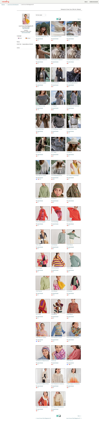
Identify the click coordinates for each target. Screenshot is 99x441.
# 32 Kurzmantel (55, 268)
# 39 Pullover (70, 314)
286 (53, 179)
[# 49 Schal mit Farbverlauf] (43, 399)
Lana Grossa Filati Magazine (13, 4)
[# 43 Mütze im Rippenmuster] (43, 352)
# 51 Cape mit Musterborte (57, 407)
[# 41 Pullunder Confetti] (58, 329)
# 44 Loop (53, 360)
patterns (3, 4)
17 (37, 410)
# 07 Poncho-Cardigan (41, 82)
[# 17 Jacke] (58, 144)
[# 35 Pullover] (58, 283)
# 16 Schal (38, 152)
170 (38, 109)
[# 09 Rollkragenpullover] (74, 74)
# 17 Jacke (53, 152)
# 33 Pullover (70, 268)
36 (37, 40)
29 (68, 156)
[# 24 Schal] (74, 190)
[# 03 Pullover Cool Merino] (74, 28)
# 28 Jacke (38, 244)
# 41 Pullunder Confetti (56, 337)
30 (37, 294)
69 (38, 86)
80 (68, 225)
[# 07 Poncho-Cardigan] (43, 74)
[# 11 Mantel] (58, 98)
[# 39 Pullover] (74, 306)
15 (37, 364)
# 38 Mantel (54, 314)
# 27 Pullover (70, 221)
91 (68, 294)
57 (70, 364)
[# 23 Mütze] (58, 190)
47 (38, 387)
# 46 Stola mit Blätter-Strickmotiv (42, 383)
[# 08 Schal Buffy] (58, 74)
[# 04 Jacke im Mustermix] (43, 51)
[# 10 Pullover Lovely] (43, 98)
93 (53, 410)
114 (40, 179)
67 (38, 271)
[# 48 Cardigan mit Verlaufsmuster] (74, 375)
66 (38, 248)
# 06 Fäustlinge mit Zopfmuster (73, 59)
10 (68, 341)
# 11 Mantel (54, 106)
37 (37, 132)
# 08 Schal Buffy (55, 82)
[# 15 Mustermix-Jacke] (74, 121)
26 (68, 86)
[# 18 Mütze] (74, 144)
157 (69, 132)
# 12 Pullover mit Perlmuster (73, 106)
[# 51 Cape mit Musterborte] (58, 399)
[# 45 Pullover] (74, 352)
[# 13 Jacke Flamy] (43, 121)
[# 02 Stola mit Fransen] (58, 28)
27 (37, 156)
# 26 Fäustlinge (54, 221)
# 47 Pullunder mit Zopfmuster (58, 383)
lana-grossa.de (26, 28)
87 (68, 179)
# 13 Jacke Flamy (40, 129)
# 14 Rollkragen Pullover (56, 129)
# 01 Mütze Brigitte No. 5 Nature (42, 36)
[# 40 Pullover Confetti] (43, 329)
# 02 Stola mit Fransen (56, 36)
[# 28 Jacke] (43, 237)
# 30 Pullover (70, 244)
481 (40, 341)
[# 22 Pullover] (43, 190)
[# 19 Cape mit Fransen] (43, 167)
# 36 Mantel (69, 291)
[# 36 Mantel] (74, 283)
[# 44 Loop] (58, 352)
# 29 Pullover (54, 244)
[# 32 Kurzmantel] (58, 260)
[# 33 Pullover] (74, 260)
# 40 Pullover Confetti (41, 337)
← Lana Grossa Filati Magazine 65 (43, 418)
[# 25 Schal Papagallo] (43, 213)
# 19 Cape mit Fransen (41, 175)
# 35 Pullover (54, 291)
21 (53, 156)
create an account (94, 1)
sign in (86, 1)
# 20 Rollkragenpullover (56, 175)
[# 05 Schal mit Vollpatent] (58, 51)
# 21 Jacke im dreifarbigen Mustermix (73, 175)
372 (53, 294)
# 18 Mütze (69, 152)
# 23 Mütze (54, 198)
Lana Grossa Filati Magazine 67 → (73, 418)
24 (53, 132)
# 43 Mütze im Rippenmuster (42, 360)
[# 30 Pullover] (74, 237)
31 (68, 109)
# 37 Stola (38, 314)
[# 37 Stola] (43, 306)
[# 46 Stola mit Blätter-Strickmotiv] (43, 375)
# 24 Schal (69, 198)
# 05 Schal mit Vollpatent (57, 59)
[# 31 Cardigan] (43, 260)
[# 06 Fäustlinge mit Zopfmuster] (74, 51)
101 (53, 341)
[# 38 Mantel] (58, 306)
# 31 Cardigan (39, 268)
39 (37, 63)
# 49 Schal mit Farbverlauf (42, 407)
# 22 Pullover (39, 198)
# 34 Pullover (39, 291)
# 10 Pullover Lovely (40, 106)
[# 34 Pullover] (43, 283)
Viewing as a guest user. (71, 9)
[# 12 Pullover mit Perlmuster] (74, 98)
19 (53, 271)
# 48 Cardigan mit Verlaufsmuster (73, 383)
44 (68, 40)
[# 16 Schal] (43, 144)
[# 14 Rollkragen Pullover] (58, 121)
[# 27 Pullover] (74, 213)
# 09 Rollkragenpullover (72, 82)
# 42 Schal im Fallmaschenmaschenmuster (73, 337)
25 (37, 318)
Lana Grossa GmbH (26, 32)
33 (53, 109)
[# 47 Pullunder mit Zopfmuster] (58, 375)
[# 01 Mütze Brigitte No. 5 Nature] (43, 28)
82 (53, 248)
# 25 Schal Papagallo (40, 221)
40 (53, 318)
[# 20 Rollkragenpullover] (58, 167)
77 (68, 248)
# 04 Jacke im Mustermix (41, 59)
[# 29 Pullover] (58, 237)
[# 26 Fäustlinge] (58, 213)
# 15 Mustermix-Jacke (72, 129)
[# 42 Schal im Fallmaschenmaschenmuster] (74, 329)
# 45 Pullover (70, 360)
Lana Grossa (40, 38)
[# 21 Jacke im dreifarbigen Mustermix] (74, 167)
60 (53, 202)
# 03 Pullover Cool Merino (72, 36)
